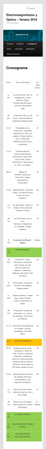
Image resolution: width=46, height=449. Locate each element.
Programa (20, 44)
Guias (9, 49)
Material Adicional (13, 54)
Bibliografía (30, 49)
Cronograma (32, 44)
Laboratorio (19, 49)
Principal (10, 44)
